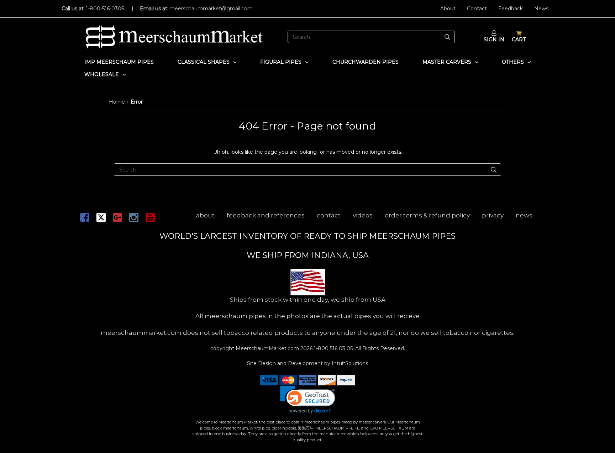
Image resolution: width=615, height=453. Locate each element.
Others (513, 62)
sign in (494, 39)
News (541, 8)
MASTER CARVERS (446, 62)
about (205, 215)
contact (329, 215)
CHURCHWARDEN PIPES (365, 62)
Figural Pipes (280, 62)
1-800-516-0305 (105, 8)
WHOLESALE (101, 74)
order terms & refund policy (427, 215)
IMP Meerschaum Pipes (119, 62)
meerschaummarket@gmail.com (211, 8)
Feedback (510, 8)
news (524, 215)
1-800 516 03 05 (332, 348)
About (448, 8)
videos (363, 215)
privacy (493, 215)
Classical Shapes (204, 62)
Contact (477, 8)
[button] (307, 399)
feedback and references (266, 215)
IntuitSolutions (350, 363)
